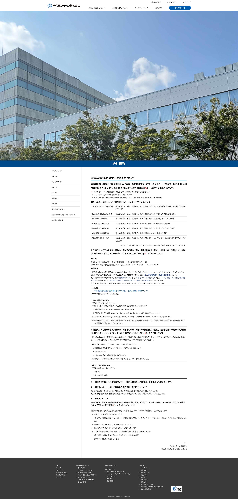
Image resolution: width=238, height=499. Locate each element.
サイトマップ (186, 2)
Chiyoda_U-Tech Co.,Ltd (117, 496)
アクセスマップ (57, 182)
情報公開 (54, 204)
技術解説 (109, 478)
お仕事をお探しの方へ (97, 8)
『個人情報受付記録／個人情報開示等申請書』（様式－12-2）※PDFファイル (120, 291)
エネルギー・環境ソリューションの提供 (118, 474)
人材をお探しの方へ (120, 8)
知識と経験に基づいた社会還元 (116, 471)
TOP (57, 465)
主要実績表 (110, 481)
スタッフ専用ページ (84, 477)
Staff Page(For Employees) (86, 479)
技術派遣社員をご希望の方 (86, 472)
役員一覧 (54, 187)
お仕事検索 (81, 468)
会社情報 (158, 8)
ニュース (58, 468)
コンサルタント (111, 476)
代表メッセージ (57, 171)
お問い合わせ (180, 8)
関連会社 (54, 193)
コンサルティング (141, 8)
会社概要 (54, 176)
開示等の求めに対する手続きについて (63, 215)
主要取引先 (55, 198)
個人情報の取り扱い (155, 2)
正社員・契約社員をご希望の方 (87, 475)
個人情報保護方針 (172, 2)
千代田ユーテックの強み (85, 470)
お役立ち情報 (82, 482)
